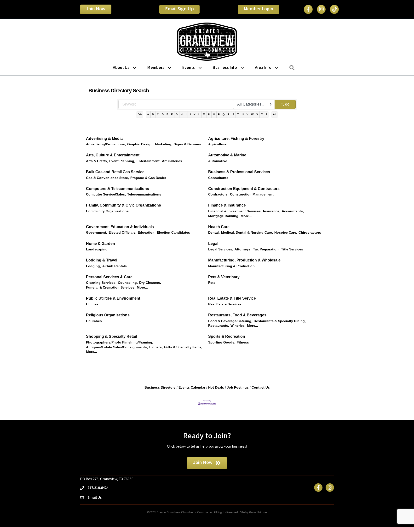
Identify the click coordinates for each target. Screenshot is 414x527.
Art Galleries (172, 161)
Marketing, (163, 144)
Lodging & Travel (101, 260)
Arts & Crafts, (97, 161)
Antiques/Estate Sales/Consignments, (117, 347)
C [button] (158, 114)
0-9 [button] (140, 114)
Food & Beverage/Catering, (230, 321)
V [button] (247, 114)
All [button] (274, 114)
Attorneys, (243, 249)
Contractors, (218, 194)
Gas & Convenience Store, (107, 178)
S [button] (233, 114)
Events (188, 68)
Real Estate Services (225, 304)
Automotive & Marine (227, 155)
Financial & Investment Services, (235, 211)
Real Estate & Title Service (232, 298)
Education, (146, 232)
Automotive (217, 161)
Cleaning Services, (101, 282)
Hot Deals (216, 387)
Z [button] (266, 114)
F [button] (172, 114)
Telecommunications (144, 194)
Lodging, (93, 266)
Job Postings (238, 387)
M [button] (204, 114)
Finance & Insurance (227, 205)
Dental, (214, 232)
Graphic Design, (140, 144)
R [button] (229, 114)
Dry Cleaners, (150, 282)
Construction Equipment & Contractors (244, 189)
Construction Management (252, 194)
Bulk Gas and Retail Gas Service (115, 172)
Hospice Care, (285, 232)
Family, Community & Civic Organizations (123, 205)
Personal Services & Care (109, 277)
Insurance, (271, 211)
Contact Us (261, 387)
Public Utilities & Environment (113, 298)
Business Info (225, 68)
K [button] (195, 114)
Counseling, (128, 282)
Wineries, (238, 325)
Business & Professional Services (239, 172)
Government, (96, 232)
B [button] (153, 114)
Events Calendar (191, 387)
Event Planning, (122, 161)
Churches (94, 321)
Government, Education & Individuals (120, 227)
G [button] (177, 114)
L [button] (199, 114)
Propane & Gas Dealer (148, 178)
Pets (211, 282)
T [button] (238, 114)
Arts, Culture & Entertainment (112, 155)
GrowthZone (258, 512)
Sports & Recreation (226, 336)
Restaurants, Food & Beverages (237, 315)
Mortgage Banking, (223, 216)
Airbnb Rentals (114, 266)
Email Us (94, 498)
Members (155, 68)
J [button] (190, 114)
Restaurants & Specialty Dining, (280, 321)
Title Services (292, 249)
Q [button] (224, 114)
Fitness (243, 342)
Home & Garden (100, 244)
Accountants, (293, 211)
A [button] (148, 114)
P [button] (219, 114)
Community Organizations (107, 211)
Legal (213, 244)
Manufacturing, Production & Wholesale (244, 260)
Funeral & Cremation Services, (110, 287)
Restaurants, (218, 325)
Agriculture (217, 144)
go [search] (287, 104)
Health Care (219, 227)
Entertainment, (149, 161)
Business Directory (160, 387)
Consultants (218, 178)
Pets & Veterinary (224, 277)
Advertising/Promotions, (106, 144)
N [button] (209, 114)
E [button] (167, 114)
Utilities (92, 304)
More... (246, 216)
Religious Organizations (108, 315)
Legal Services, (220, 249)
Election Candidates (173, 232)
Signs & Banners (187, 144)
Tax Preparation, (266, 249)
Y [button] (262, 114)
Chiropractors (310, 232)
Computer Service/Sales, (106, 194)
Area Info (263, 68)
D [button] (163, 114)
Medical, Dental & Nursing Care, (247, 232)
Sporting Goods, (221, 342)
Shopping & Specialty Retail (111, 336)
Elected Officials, (122, 232)
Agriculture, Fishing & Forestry (236, 138)
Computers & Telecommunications (117, 189)
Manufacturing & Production (231, 266)
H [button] (182, 114)
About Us (121, 68)
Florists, (156, 347)
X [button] (257, 114)
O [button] (214, 114)
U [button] (243, 114)
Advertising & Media (104, 138)
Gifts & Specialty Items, (183, 347)
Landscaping (97, 249)
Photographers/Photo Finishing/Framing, (119, 342)
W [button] (252, 114)
